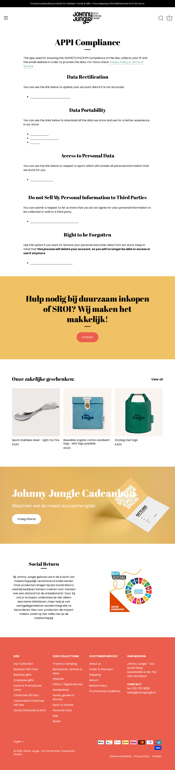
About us (95, 664)
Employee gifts (24, 680)
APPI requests (39, 134)
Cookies (156, 756)
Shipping (95, 675)
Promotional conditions (104, 691)
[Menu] (6, 18)
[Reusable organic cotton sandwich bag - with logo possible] (87, 412)
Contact (87, 337)
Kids (55, 716)
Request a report (41, 179)
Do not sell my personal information (54, 221)
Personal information (44, 138)
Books (57, 721)
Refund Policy (98, 686)
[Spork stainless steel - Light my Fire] (36, 412)
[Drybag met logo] (139, 412)
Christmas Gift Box (26, 695)
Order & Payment (101, 669)
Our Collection (23, 664)
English (17, 741)
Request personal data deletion (51, 262)
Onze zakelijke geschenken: (43, 379)
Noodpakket (61, 690)
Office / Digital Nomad (67, 684)
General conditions (120, 756)
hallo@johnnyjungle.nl (141, 692)
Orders (35, 142)
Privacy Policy (142, 756)
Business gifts (22, 675)
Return (93, 680)
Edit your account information (50, 96)
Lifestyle (58, 679)
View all (157, 379)
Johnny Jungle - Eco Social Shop (41, 751)
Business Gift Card (26, 669)
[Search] (161, 18)
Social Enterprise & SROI (30, 710)
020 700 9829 (141, 688)
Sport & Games (63, 705)
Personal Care (62, 710)
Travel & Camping (65, 664)
